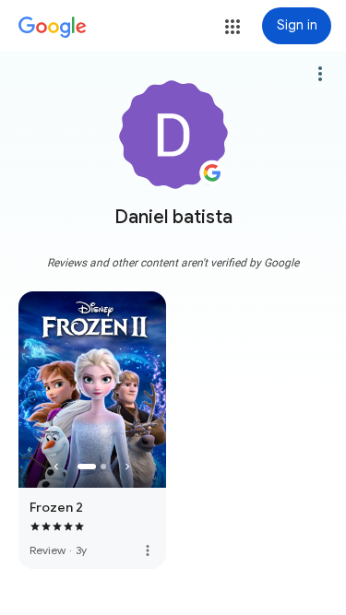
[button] (232, 26)
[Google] (52, 28)
